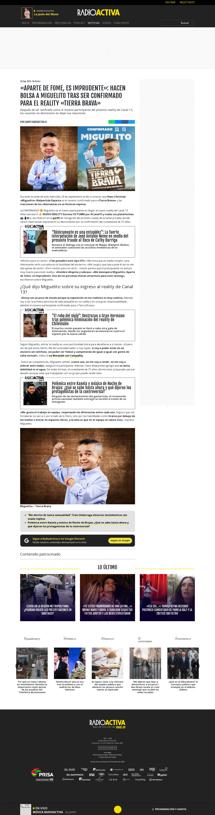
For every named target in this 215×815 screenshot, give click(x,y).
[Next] (133, 809)
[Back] (102, 809)
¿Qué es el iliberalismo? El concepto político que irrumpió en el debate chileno (183, 685)
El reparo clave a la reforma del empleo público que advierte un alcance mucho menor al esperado (107, 685)
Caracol (163, 770)
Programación (42, 23)
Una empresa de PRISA (43, 772)
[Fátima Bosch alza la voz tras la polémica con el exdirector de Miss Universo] (69, 663)
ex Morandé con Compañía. (66, 355)
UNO (93, 774)
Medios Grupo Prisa (43, 780)
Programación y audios (170, 809)
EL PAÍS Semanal (137, 774)
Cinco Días (114, 774)
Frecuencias (63, 23)
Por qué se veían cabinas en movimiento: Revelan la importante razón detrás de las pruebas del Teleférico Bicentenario (32, 687)
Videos (106, 23)
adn (152, 770)
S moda (127, 779)
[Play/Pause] (118, 809)
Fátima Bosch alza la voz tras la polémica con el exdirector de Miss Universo (70, 685)
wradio (102, 774)
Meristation (156, 779)
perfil (56, 218)
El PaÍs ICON (114, 779)
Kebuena (160, 774)
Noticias (94, 23)
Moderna (85, 779)
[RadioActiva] (99, 13)
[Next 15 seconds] (125, 809)
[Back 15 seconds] (110, 809)
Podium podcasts (100, 779)
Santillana (101, 770)
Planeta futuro (149, 774)
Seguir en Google (120, 540)
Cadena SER (131, 770)
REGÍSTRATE (187, 2)
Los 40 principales (87, 770)
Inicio (25, 23)
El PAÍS (71, 770)
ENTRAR (170, 2)
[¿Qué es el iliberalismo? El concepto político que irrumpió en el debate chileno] (183, 663)
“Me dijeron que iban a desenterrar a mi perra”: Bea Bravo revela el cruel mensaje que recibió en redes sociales (145, 687)
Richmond (69, 779)
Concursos (121, 23)
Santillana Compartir (118, 770)
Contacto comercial (107, 748)
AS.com (141, 770)
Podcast (79, 23)
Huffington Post (75, 774)
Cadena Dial (126, 774)
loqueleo (141, 779)
